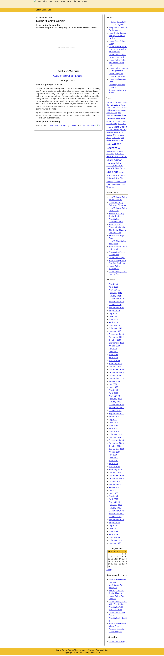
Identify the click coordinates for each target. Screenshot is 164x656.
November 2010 (116, 302)
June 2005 (113, 493)
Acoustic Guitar (111, 102)
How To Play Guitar (116, 156)
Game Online (120, 118)
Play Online (111, 184)
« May (109, 570)
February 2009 (115, 364)
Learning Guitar (114, 163)
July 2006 (113, 455)
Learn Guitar (114, 159)
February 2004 (115, 540)
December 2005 (116, 475)
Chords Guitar (121, 108)
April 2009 (113, 358)
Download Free (111, 113)
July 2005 (113, 490)
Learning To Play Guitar (114, 166)
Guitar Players (118, 138)
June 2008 (113, 387)
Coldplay (109, 110)
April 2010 (113, 322)
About (83, 650)
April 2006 (113, 464)
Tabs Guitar (121, 184)
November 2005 (116, 478)
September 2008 (116, 378)
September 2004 (116, 520)
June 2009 (113, 352)
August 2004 (114, 523)
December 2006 (116, 440)
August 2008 (114, 381)
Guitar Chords (121, 121)
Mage (121, 172)
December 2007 (116, 405)
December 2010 (116, 299)
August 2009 (114, 346)
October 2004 (115, 517)
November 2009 (116, 337)
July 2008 (113, 384)
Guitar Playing (112, 140)
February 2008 (115, 399)
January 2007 (115, 437)
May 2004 (113, 531)
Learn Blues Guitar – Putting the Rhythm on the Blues (118, 49)
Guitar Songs (118, 151)
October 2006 (115, 446)
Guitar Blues (110, 121)
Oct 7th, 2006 (89, 125)
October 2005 (115, 481)
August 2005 (114, 487)
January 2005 (115, 508)
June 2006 (113, 458)
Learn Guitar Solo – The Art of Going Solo (117, 62)
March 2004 (114, 537)
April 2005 (113, 499)
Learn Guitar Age (117, 258)
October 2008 (115, 375)
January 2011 (115, 296)
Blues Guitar (110, 108)
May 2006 (113, 461)
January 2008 (115, 402)
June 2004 (113, 528)
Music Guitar (110, 175)
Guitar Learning (113, 130)
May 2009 (113, 355)
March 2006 (114, 467)
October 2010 (115, 305)
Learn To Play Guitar (116, 168)
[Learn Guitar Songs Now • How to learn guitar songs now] (60, 1)
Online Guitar (112, 178)
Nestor (75, 125)
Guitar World (119, 154)
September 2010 (116, 308)
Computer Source (119, 110)
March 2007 (114, 431)
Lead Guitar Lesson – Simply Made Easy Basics (118, 35)
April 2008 (113, 393)
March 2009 (114, 361)
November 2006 (116, 443)
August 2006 (114, 452)
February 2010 (115, 328)
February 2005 (115, 505)
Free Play (110, 118)
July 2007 (113, 420)
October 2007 (115, 411)
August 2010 (114, 311)
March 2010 (114, 325)
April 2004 (113, 534)
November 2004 (116, 514)
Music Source (120, 175)
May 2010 (113, 319)
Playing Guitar (120, 182)
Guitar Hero (111, 124)
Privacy (91, 650)
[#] (98, 125)
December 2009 (116, 334)
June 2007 (113, 422)
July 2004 (113, 525)
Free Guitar (120, 115)
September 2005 (116, 484)
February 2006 (115, 470)
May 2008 (113, 390)
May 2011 (113, 284)
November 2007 (116, 408)
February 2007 (115, 434)
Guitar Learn (119, 126)
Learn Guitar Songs (44, 10)
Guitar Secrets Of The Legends (68, 75)
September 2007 (116, 414)
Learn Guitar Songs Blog (67, 650)
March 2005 (114, 502)
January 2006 (115, 472)
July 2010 (113, 313)
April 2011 (113, 287)
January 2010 (115, 331)
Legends (112, 171)
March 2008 (114, 396)
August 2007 (114, 416)
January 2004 (115, 543)
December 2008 (116, 369)
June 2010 (113, 316)
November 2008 (116, 372)
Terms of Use (102, 650)
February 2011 (115, 293)
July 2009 (113, 349)
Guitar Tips (110, 154)
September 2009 (116, 343)
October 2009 (115, 340)
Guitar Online (112, 135)
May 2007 (113, 425)
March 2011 (114, 290)
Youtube (110, 187)
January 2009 (115, 367)
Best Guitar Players (119, 105)
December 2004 (116, 511)
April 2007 (113, 428)
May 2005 (113, 496)
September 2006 (116, 449)
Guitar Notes (118, 132)
